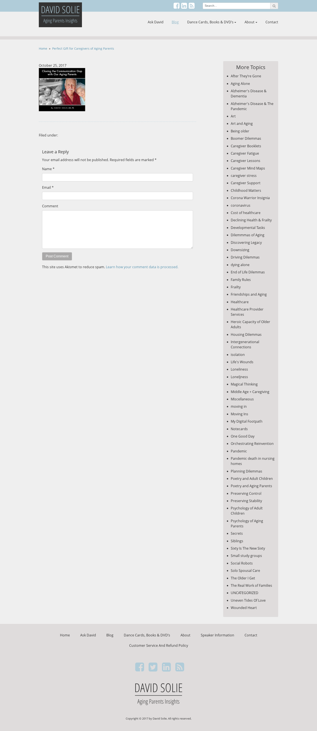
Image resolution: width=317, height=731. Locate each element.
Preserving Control (246, 493)
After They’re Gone (246, 76)
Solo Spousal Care (245, 570)
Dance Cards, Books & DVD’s (210, 22)
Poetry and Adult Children (252, 478)
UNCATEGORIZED (244, 592)
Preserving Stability (246, 500)
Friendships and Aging (249, 294)
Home (43, 48)
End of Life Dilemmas (248, 272)
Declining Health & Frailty (251, 220)
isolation (238, 354)
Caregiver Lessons (245, 160)
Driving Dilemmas (245, 257)
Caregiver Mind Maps (248, 168)
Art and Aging (242, 123)
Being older (240, 131)
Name (47, 168)
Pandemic (239, 451)
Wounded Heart (244, 607)
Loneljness (239, 376)
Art (233, 116)
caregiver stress (244, 175)
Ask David (155, 22)
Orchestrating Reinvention (252, 443)
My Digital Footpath (246, 421)
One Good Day (242, 436)
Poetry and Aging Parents (251, 486)
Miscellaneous (242, 399)
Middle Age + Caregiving (250, 391)
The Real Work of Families (251, 585)
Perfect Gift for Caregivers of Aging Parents (83, 48)
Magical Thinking (244, 384)
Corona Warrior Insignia (250, 197)
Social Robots (242, 563)
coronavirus (240, 205)
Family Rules (241, 279)
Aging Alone (240, 83)
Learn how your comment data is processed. (142, 267)
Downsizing (240, 249)
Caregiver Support (246, 183)
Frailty (236, 287)
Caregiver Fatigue (245, 153)
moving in (239, 406)
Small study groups (246, 555)
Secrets (237, 533)
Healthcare (240, 302)
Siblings (237, 541)
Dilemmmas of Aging (247, 235)
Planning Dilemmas (246, 471)
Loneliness (239, 369)
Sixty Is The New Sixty (248, 548)
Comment (50, 206)
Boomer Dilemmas (246, 138)
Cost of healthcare (246, 212)
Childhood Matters (246, 190)
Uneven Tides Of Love (248, 600)
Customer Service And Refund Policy (158, 645)
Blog (175, 22)
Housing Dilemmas (246, 334)
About (249, 22)
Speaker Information (217, 635)
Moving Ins (239, 414)
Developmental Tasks (248, 227)
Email (46, 187)
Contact (271, 22)
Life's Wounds (242, 362)
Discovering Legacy (246, 242)
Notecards (239, 429)
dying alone (240, 264)
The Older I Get (243, 578)
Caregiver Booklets (246, 146)
